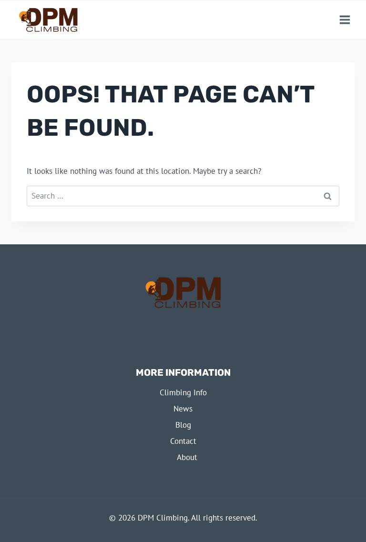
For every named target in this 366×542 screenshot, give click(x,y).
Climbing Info (183, 392)
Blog (183, 425)
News (183, 408)
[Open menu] (345, 20)
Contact (183, 441)
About (187, 457)
